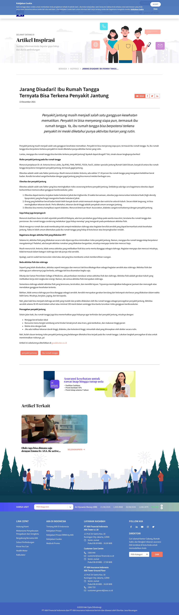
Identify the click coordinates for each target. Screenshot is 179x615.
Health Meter (22, 550)
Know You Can (22, 546)
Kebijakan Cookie (137, 9)
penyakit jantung (29, 353)
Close (155, 9)
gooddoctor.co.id (59, 342)
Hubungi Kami (22, 526)
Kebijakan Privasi (53, 530)
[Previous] (162, 506)
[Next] (162, 508)
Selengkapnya (75, 449)
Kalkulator (20, 554)
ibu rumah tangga (50, 353)
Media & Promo (53, 543)
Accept (155, 4)
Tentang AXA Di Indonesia (57, 526)
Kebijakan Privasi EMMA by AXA (60, 535)
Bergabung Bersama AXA (27, 538)
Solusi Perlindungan (25, 542)
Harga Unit (22, 506)
